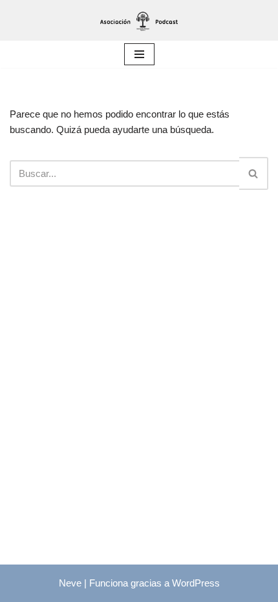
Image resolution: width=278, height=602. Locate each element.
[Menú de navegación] (139, 54)
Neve (70, 582)
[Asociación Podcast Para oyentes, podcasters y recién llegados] (139, 20)
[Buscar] (253, 173)
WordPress (196, 582)
